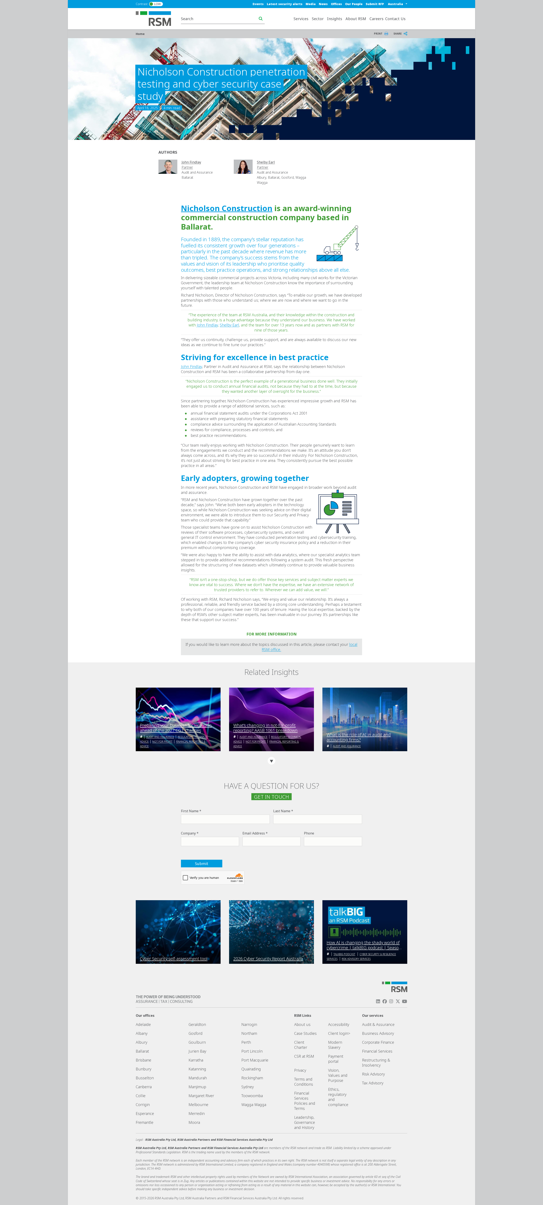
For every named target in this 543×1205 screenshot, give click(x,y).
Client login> (339, 1033)
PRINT (378, 33)
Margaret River (201, 1095)
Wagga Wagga (253, 1104)
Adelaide (143, 1024)
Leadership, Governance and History (304, 1122)
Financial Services (377, 1051)
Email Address (253, 833)
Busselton (145, 1077)
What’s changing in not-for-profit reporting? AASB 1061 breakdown (265, 728)
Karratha (196, 1060)
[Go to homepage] (156, 18)
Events (258, 4)
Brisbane (143, 1060)
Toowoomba (252, 1095)
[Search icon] (261, 19)
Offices (336, 4)
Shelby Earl (229, 324)
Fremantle (144, 1122)
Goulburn (197, 1042)
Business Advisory (378, 1033)
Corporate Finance (378, 1042)
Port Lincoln (252, 1051)
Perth (246, 1042)
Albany (141, 1033)
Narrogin (249, 1024)
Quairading (251, 1068)
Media (311, 4)
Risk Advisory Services (356, 959)
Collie (141, 1095)
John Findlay (207, 324)
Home (140, 34)
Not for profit (162, 741)
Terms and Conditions (303, 1082)
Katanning (197, 1068)
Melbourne (198, 1104)
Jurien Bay (197, 1051)
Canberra (144, 1086)
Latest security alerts (284, 4)
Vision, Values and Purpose (337, 1075)
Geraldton (197, 1024)
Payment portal (335, 1059)
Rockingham (252, 1077)
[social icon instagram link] (391, 1001)
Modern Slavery (335, 1045)
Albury (141, 1042)
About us (302, 1024)
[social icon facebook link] (384, 1001)
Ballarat (142, 1051)
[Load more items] (271, 760)
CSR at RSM (304, 1056)
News (323, 4)
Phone (309, 833)
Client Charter (300, 1045)
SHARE (397, 33)
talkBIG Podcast (344, 954)
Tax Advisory (372, 1082)
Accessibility (338, 1024)
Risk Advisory (373, 1074)
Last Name (281, 811)
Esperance (145, 1113)
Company (188, 833)
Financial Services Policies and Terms (304, 1101)
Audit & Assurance (378, 1024)
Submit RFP (375, 4)
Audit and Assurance (160, 737)
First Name (190, 811)
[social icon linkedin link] (378, 1001)
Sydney (247, 1086)
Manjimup (197, 1086)
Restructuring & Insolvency (376, 1062)
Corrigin (143, 1104)
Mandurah (198, 1077)
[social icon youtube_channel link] (404, 1001)
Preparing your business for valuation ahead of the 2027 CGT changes (176, 728)
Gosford (196, 1033)
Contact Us (395, 18)
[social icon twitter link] (398, 1001)
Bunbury (143, 1068)
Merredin (197, 1113)
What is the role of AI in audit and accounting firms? (359, 737)
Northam (249, 1033)
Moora (194, 1122)
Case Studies (305, 1033)
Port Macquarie (254, 1060)
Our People (353, 4)
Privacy (300, 1070)
